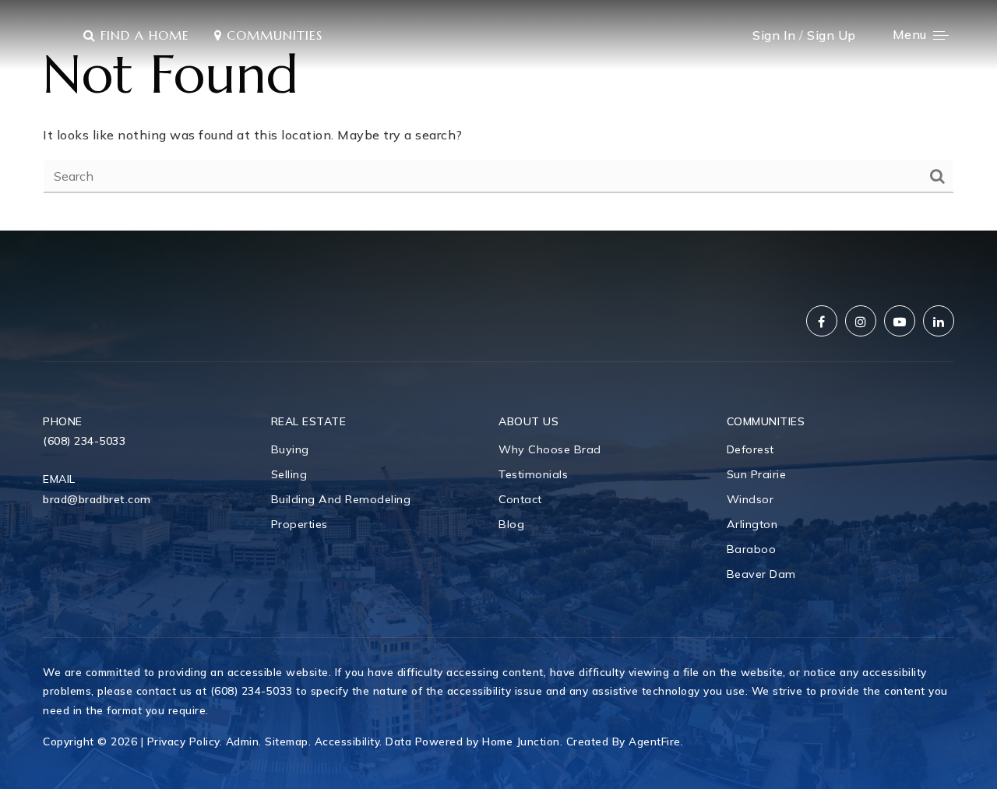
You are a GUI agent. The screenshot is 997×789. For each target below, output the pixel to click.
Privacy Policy (183, 741)
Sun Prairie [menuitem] (757, 474)
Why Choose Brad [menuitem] (549, 449)
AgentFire (655, 741)
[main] (498, 115)
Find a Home (142, 35)
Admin (242, 741)
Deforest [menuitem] (750, 449)
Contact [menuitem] (520, 499)
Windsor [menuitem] (750, 499)
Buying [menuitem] (290, 449)
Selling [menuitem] (289, 474)
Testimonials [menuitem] (533, 474)
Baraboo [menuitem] (752, 549)
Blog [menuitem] (511, 524)
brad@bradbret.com (97, 499)
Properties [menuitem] (299, 524)
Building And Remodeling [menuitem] (341, 499)
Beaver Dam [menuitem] (761, 574)
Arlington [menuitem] (752, 524)
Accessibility (347, 741)
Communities (272, 35)
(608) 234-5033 (84, 441)
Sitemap (286, 741)
